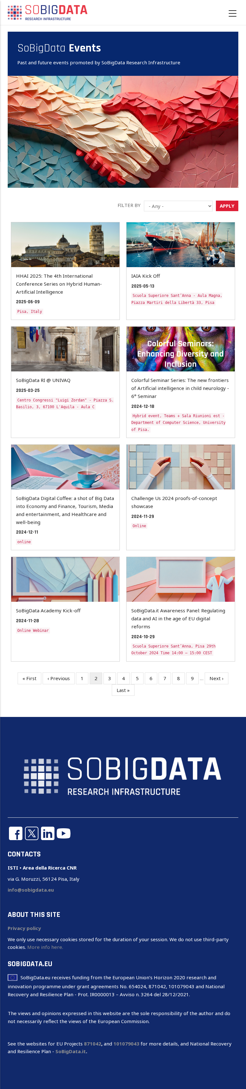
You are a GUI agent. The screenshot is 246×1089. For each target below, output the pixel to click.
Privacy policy (24, 928)
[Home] (48, 12)
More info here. (45, 947)
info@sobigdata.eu (31, 889)
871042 (92, 1043)
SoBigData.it (70, 1051)
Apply (227, 206)
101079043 (126, 1043)
